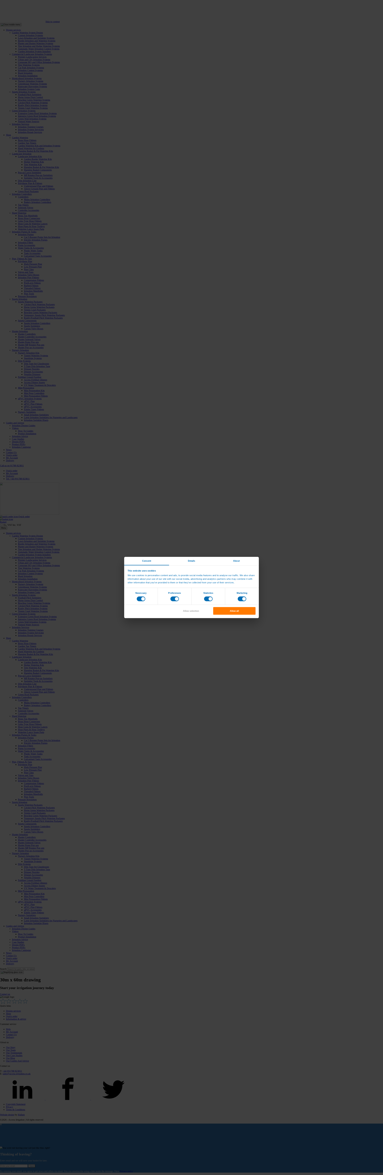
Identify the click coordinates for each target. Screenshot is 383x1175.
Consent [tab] (146, 561)
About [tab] (236, 561)
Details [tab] (191, 561)
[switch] (174, 598)
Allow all (234, 611)
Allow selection (191, 611)
